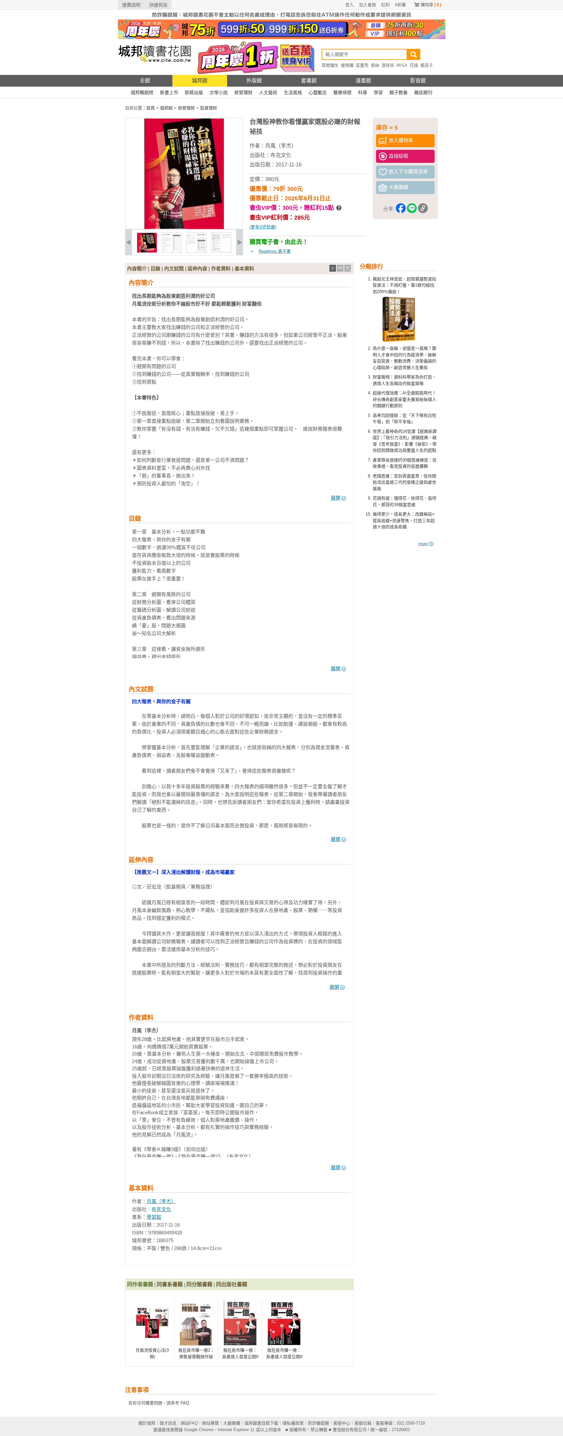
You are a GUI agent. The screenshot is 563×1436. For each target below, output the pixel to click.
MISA (402, 65)
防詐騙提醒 (318, 1423)
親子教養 (398, 92)
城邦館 (200, 80)
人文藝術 (268, 92)
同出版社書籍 (231, 1284)
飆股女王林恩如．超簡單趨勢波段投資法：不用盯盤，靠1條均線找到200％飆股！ (404, 285)
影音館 (418, 80)
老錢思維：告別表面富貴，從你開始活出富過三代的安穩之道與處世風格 (404, 482)
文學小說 (218, 92)
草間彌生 (330, 65)
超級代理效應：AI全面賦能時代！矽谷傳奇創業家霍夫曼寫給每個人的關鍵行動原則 (404, 399)
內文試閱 (174, 268)
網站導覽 (210, 1423)
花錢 (414, 65)
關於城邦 (146, 1423)
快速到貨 (158, 4)
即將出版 (194, 92)
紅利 (385, 4)
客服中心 (341, 1423)
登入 (349, 4)
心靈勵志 (318, 92)
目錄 (155, 268)
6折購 (400, 4)
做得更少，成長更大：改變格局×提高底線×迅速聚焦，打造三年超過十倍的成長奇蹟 (404, 520)
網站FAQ (189, 1423)
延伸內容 (197, 268)
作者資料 (221, 268)
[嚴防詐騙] (281, 18)
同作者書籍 (140, 1284)
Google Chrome (198, 1429)
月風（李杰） (280, 146)
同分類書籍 (199, 1284)
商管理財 (243, 92)
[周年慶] (281, 37)
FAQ (184, 1402)
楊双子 (426, 65)
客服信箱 (362, 1423)
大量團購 (231, 1423)
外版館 (254, 80)
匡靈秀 (362, 65)
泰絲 (375, 65)
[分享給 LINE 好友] (412, 209)
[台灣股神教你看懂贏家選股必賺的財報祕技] (147, 251)
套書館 (309, 80)
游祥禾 (388, 65)
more (423, 543)
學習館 (154, 1217)
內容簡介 (137, 268)
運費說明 (131, 4)
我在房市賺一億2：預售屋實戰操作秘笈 (196, 1356)
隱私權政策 (293, 1423)
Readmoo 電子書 (275, 251)
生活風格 (293, 92)
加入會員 (367, 4)
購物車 (431, 4)
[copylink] (423, 209)
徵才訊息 (168, 1423)
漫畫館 (363, 80)
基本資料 (244, 268)
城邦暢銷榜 (142, 92)
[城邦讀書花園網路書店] (154, 73)
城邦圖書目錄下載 (261, 1423)
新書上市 (169, 92)
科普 (362, 92)
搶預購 (347, 65)
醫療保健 (342, 92)
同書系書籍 (170, 1284)
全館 (145, 80)
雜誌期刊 (423, 92)
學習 (378, 92)
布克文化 (280, 155)
